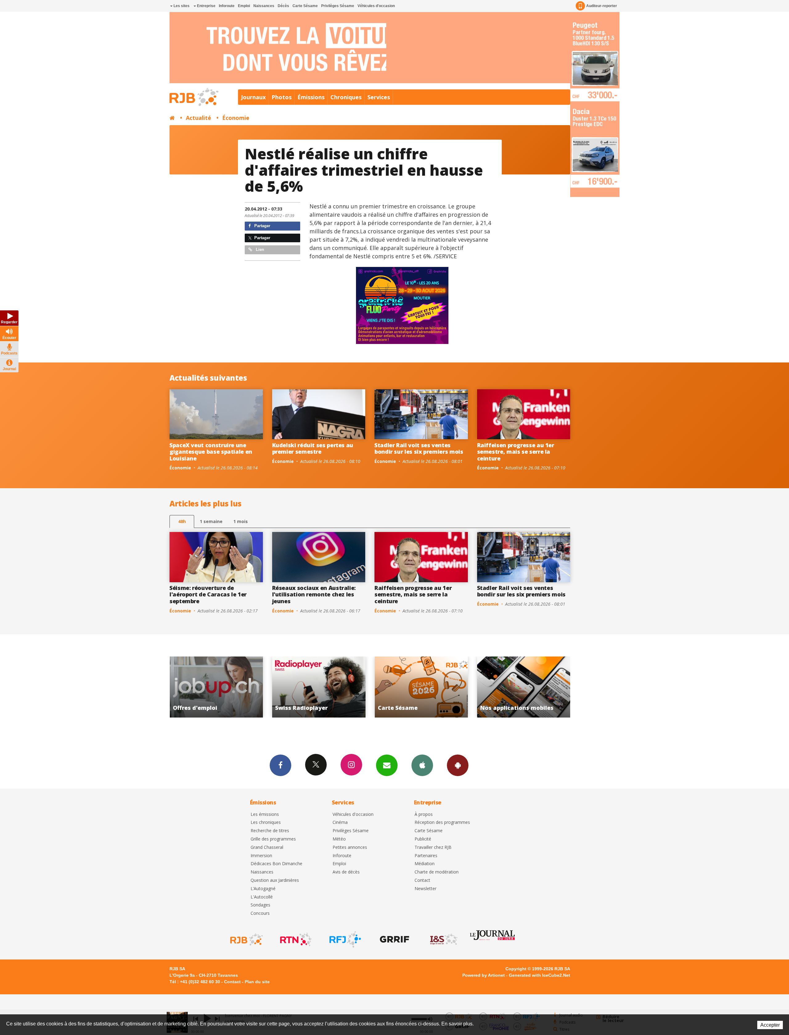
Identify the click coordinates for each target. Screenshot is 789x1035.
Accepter (770, 1025)
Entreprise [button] (205, 6)
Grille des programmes (273, 839)
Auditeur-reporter (601, 6)
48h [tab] (182, 521)
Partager (261, 225)
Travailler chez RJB (433, 847)
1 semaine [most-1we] (211, 521)
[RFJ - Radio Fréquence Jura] (344, 939)
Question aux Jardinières (275, 880)
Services (378, 97)
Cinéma (340, 822)
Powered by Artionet (483, 975)
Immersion (261, 855)
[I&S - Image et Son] (443, 939)
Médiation (425, 863)
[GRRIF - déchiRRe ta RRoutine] (393, 939)
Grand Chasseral (267, 847)
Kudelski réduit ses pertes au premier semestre (313, 448)
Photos (282, 97)
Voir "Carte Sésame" (319, 687)
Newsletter (425, 888)
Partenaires (426, 855)
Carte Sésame (305, 6)
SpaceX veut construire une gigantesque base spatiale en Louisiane (211, 451)
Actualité (198, 117)
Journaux (253, 97)
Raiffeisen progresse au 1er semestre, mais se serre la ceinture (515, 451)
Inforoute (227, 6)
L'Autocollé (262, 897)
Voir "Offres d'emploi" (523, 687)
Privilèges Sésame (337, 6)
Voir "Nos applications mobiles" (421, 687)
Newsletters (387, 765)
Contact (422, 880)
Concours (260, 913)
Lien (259, 249)
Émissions (311, 97)
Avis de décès (346, 872)
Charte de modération (437, 872)
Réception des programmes (442, 822)
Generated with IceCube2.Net (539, 975)
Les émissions (265, 814)
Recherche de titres (270, 830)
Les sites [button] (181, 6)
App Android (457, 765)
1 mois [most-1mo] (240, 521)
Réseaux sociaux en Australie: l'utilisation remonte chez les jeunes (314, 594)
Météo (339, 839)
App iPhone (422, 765)
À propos (424, 814)
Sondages (260, 905)
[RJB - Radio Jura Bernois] (245, 939)
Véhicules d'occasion (376, 6)
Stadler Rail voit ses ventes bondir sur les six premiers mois (418, 448)
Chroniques (346, 97)
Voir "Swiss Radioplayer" (216, 687)
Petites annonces (350, 847)
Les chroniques (266, 822)
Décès (283, 6)
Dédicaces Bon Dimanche (276, 863)
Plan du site (257, 981)
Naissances (263, 6)
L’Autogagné (263, 888)
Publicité (423, 839)
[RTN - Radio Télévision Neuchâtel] (295, 939)
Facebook (280, 765)
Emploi (244, 6)
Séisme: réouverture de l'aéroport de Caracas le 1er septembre (208, 594)
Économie (235, 117)
